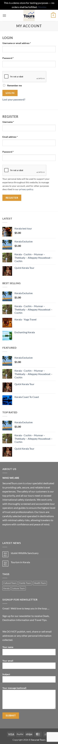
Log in (10, 92)
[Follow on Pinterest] (28, 532)
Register (12, 197)
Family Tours (25, 583)
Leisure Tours (18, 588)
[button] (4, 15)
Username (12, 121)
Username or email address (21, 43)
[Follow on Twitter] (17, 532)
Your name (7, 647)
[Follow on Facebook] (5, 532)
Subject (6, 674)
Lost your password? (13, 99)
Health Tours (40, 583)
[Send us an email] (22, 532)
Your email (7, 660)
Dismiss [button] (42, 7)
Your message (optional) (14, 688)
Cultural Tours (9, 583)
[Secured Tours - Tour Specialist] (29, 15)
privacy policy (26, 189)
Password (12, 57)
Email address (14, 136)
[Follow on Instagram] (11, 532)
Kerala (6, 588)
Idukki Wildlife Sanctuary (25, 553)
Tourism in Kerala (20, 562)
